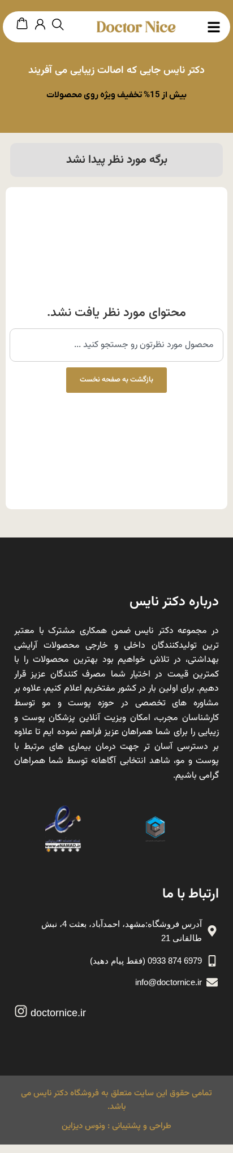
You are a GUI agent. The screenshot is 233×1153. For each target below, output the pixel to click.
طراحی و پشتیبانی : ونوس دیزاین (116, 1126)
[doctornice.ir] (21, 1011)
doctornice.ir (58, 1012)
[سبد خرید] (22, 24)
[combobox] (116, 345)
